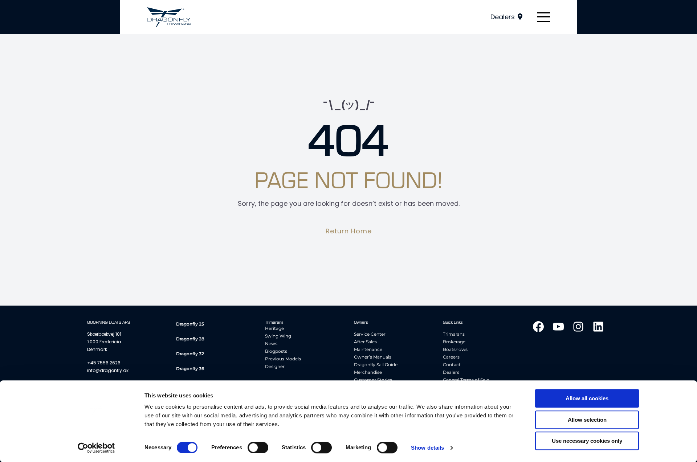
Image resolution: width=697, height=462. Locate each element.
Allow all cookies (587, 398)
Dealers (502, 16)
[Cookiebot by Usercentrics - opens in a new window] (96, 447)
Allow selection (587, 420)
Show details (427, 448)
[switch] (258, 447)
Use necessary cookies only (587, 441)
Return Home (349, 231)
